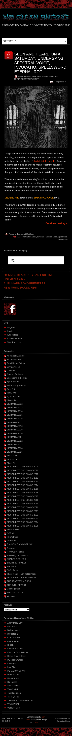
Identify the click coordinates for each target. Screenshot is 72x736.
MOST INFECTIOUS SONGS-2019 (22, 504)
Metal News (36, 76)
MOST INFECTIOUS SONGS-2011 (22, 474)
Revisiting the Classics (17, 555)
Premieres (11, 541)
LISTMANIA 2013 (15, 407)
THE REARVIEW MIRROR (19, 581)
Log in (10, 331)
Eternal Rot (31, 237)
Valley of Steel (13, 708)
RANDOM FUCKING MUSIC (20, 544)
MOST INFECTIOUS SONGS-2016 (22, 493)
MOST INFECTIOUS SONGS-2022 (22, 515)
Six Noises (12, 682)
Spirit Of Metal (13, 686)
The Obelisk (12, 689)
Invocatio (41, 237)
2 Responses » (59, 82)
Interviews (11, 393)
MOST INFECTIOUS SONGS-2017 (22, 496)
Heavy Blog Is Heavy (16, 656)
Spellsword (62, 237)
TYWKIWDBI (13, 704)
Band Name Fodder (16, 363)
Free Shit (11, 389)
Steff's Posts (12, 570)
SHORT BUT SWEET (30, 79)
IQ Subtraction (13, 396)
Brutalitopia (12, 634)
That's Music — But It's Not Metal (21, 577)
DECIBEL (11, 645)
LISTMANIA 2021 (15, 437)
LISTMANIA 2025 (15, 452)
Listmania (11, 400)
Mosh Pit (11, 463)
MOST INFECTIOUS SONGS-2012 (22, 478)
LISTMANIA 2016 (15, 418)
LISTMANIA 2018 (15, 426)
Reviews (11, 548)
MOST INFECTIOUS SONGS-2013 (22, 481)
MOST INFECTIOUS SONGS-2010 (22, 470)
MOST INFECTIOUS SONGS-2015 (22, 489)
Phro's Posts (12, 537)
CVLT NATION (13, 637)
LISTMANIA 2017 (15, 422)
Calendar (11, 370)
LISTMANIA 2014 (15, 411)
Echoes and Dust (15, 649)
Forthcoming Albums (16, 385)
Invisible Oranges (15, 660)
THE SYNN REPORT (16, 585)
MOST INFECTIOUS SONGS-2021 (22, 511)
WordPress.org (14, 342)
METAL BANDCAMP (16, 671)
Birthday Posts (13, 367)
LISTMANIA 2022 (15, 441)
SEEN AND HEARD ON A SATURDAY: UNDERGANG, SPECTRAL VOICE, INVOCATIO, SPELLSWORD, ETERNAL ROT (40, 63)
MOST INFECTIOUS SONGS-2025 (22, 526)
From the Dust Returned (18, 652)
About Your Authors (15, 356)
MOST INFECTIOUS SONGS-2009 (22, 467)
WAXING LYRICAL (15, 592)
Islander (20, 234)
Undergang (62, 239)
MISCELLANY (13, 459)
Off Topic (11, 533)
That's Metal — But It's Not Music (21, 574)
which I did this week (43, 161)
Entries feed (12, 335)
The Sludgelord (14, 693)
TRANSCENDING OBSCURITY (21, 700)
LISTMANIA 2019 (15, 430)
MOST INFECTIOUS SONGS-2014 (22, 485)
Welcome (11, 596)
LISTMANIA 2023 (15, 444)
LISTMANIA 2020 (15, 433)
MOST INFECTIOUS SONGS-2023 (22, 518)
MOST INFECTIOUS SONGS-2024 (22, 522)
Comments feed (14, 339)
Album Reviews (24, 76)
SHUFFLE (11, 566)
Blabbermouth (13, 630)
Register (11, 327)
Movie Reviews (14, 530)
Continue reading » (56, 223)
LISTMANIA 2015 (15, 415)
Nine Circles (13, 678)
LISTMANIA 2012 (15, 404)
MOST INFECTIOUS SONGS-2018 (22, 500)
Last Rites (11, 667)
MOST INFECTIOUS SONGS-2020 (22, 507)
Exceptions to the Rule (17, 378)
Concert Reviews (15, 374)
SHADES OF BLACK (16, 559)
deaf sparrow (13, 641)
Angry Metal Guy (14, 623)
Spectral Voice (51, 237)
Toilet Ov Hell (13, 697)
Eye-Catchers (13, 381)
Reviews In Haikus (15, 552)
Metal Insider (13, 674)
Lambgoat (12, 663)
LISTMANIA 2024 (15, 448)
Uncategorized (13, 589)
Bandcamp (12, 626)
